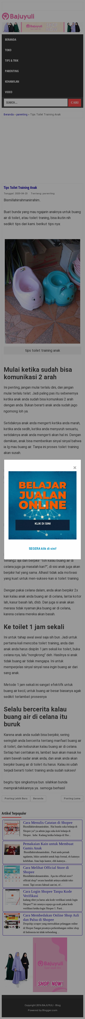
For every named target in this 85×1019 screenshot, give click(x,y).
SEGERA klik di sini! (42, 548)
